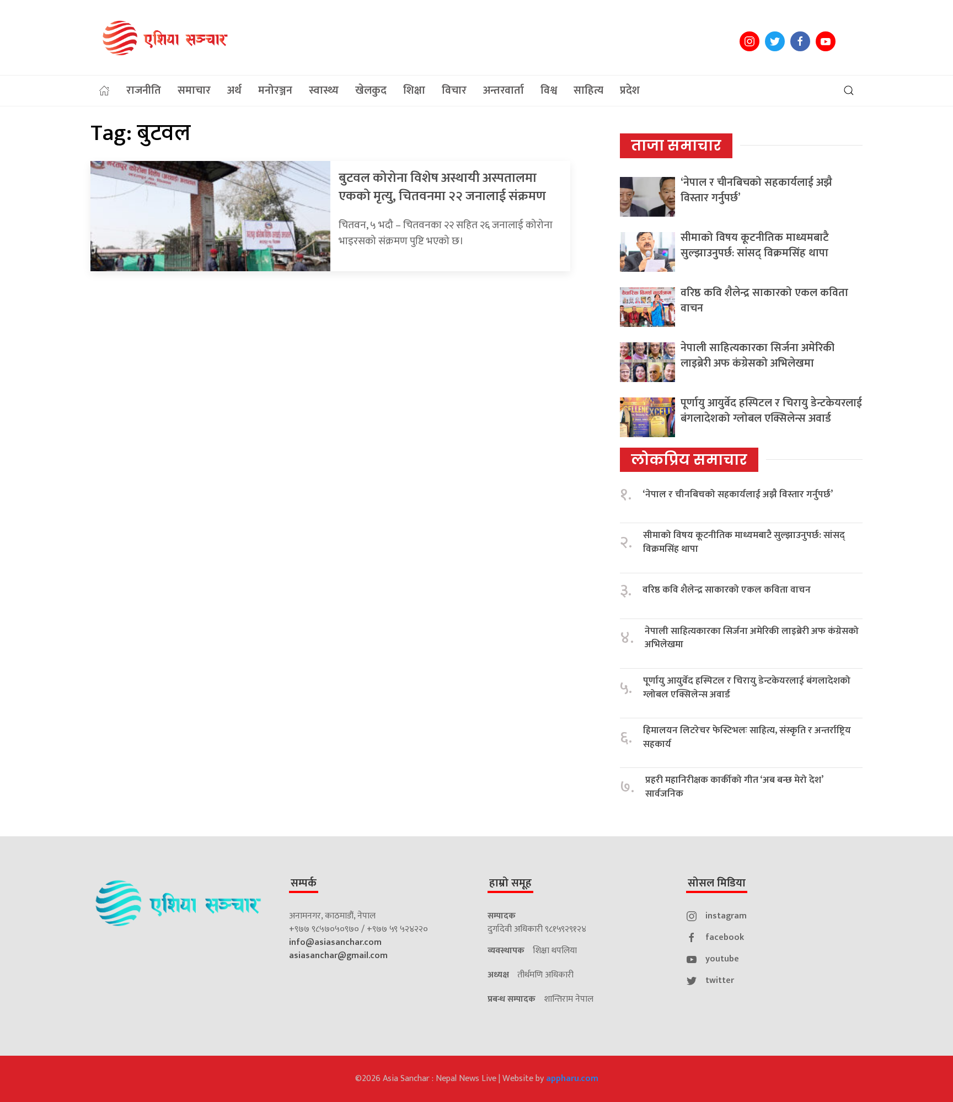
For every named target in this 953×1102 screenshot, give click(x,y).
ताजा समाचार (676, 145)
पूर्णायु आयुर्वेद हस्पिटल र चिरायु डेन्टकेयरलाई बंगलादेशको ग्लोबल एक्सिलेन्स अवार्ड (771, 411)
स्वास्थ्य (324, 90)
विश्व (548, 90)
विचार (454, 90)
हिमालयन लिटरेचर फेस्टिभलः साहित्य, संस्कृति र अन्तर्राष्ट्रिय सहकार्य (747, 737)
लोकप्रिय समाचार (689, 460)
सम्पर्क (304, 883)
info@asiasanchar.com (335, 942)
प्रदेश (630, 90)
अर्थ (234, 90)
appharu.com (572, 1078)
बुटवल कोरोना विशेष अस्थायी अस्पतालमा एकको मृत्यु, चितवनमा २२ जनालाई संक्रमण (442, 187)
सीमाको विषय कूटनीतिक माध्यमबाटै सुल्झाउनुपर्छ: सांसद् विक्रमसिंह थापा (755, 245)
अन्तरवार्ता (503, 90)
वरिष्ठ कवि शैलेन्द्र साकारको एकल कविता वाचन (764, 300)
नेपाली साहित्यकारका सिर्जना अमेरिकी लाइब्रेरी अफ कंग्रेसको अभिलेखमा (757, 355)
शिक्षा (414, 90)
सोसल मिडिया (717, 883)
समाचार (194, 90)
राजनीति (143, 90)
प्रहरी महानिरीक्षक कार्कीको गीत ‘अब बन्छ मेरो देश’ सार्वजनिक (734, 786)
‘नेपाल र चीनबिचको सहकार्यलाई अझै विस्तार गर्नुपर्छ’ (756, 190)
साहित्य (588, 90)
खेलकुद (371, 90)
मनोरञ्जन (275, 90)
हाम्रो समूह (510, 883)
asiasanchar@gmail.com (338, 955)
